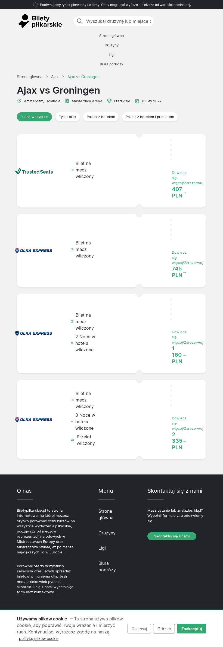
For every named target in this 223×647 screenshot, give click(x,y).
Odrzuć (164, 628)
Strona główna (111, 36)
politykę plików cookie (38, 638)
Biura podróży (111, 64)
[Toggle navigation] (203, 21)
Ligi (111, 55)
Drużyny (112, 45)
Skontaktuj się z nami (172, 536)
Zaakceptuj (191, 628)
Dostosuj (139, 628)
